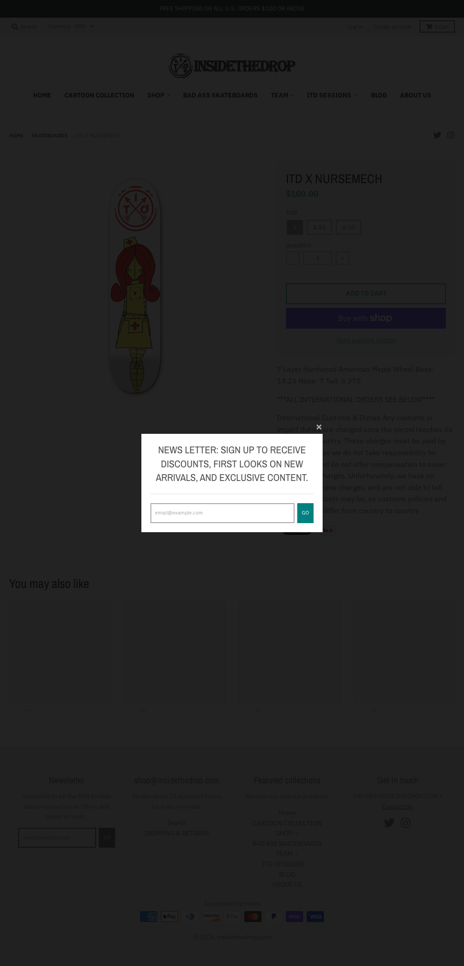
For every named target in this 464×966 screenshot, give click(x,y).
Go (305, 513)
